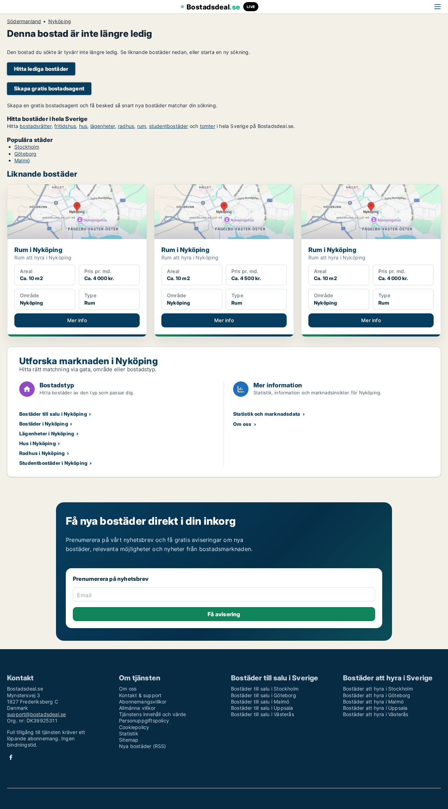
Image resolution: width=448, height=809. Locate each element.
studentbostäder (168, 126)
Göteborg (25, 154)
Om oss (242, 424)
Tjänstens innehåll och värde (152, 714)
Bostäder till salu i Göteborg (263, 695)
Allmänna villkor (137, 708)
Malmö (22, 160)
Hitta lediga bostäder (41, 69)
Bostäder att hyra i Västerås (375, 714)
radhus (126, 126)
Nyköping (59, 21)
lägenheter (102, 126)
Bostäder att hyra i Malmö (373, 702)
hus (83, 126)
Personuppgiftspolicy (144, 720)
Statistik (128, 733)
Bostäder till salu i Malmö (260, 702)
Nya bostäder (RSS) (142, 746)
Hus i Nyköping (37, 443)
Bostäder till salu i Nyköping (53, 414)
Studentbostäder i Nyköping (53, 463)
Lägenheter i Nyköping (46, 433)
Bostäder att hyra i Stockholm (378, 689)
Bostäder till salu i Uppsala (262, 708)
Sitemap (128, 740)
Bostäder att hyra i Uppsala (375, 708)
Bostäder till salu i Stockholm (265, 689)
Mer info (77, 320)
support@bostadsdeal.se (36, 714)
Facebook (11, 757)
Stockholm (26, 147)
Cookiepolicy (134, 727)
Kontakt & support (140, 695)
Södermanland (24, 21)
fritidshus (65, 126)
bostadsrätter (35, 126)
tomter (207, 126)
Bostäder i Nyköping (43, 424)
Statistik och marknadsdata (266, 414)
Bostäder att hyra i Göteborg (377, 695)
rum (141, 126)
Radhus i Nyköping (42, 453)
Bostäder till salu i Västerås (262, 714)
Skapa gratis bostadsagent (49, 88)
